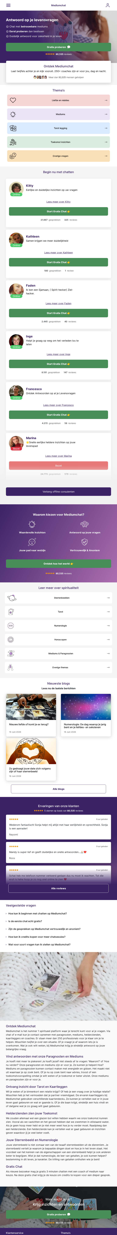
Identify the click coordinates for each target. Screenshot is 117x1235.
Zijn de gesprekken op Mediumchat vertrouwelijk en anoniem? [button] (44, 928)
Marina (31, 438)
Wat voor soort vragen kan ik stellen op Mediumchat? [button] (39, 944)
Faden (30, 285)
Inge (29, 336)
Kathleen (32, 236)
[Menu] (8, 5)
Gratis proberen (56, 47)
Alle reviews (58, 888)
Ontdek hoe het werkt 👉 (58, 563)
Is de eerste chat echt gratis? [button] (25, 921)
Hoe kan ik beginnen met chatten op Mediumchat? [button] (37, 913)
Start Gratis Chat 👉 (58, 211)
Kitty (29, 185)
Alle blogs (58, 788)
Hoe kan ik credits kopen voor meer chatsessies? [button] (36, 936)
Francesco (34, 389)
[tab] (59, 913)
